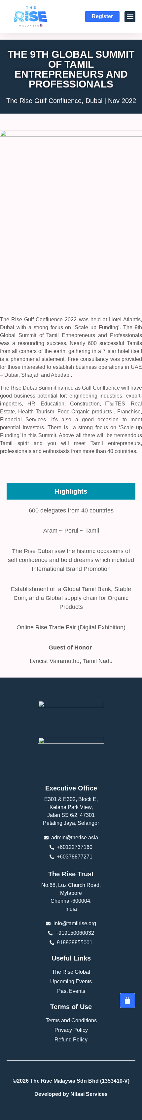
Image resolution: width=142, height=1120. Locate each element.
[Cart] (127, 1000)
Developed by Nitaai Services (71, 1094)
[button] (129, 16)
